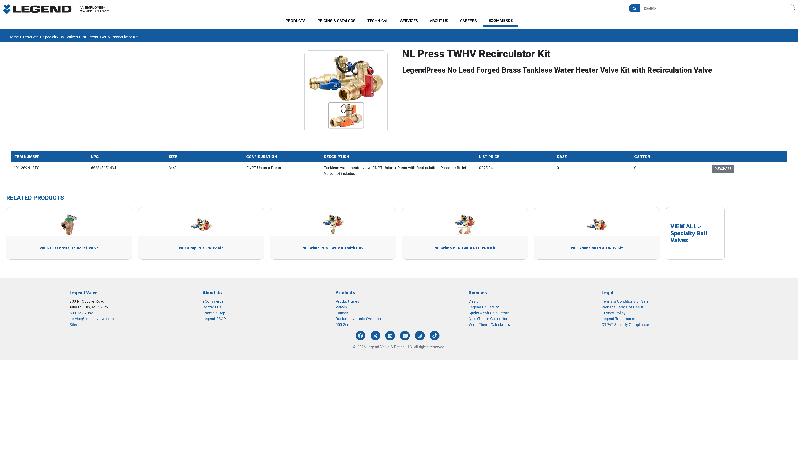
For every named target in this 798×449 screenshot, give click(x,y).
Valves (341, 307)
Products (31, 37)
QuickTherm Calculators (489, 319)
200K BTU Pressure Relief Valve (69, 248)
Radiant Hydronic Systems (358, 319)
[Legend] (56, 9)
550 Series (344, 324)
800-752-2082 (81, 313)
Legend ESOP (214, 319)
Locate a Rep (214, 313)
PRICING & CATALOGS (336, 21)
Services (478, 292)
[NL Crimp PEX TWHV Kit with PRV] (333, 224)
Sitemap (77, 324)
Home (13, 37)
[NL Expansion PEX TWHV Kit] (597, 224)
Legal (607, 292)
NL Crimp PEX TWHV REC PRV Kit (465, 248)
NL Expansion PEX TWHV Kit (597, 248)
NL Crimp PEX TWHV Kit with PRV (333, 248)
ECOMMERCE (501, 20)
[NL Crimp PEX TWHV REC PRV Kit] (465, 224)
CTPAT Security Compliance (625, 324)
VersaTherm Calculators (489, 324)
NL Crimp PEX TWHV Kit (201, 248)
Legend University (484, 307)
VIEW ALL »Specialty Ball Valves (688, 233)
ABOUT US (439, 21)
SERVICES (409, 21)
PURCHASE (722, 169)
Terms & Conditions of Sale (625, 301)
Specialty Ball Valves (60, 37)
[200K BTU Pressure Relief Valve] (69, 224)
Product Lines (347, 301)
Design (474, 301)
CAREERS (468, 21)
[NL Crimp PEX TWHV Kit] (201, 224)
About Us (212, 292)
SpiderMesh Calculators (489, 313)
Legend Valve (83, 292)
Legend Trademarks (618, 319)
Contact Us (212, 307)
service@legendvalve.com (92, 319)
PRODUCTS (295, 21)
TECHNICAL (377, 21)
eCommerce (213, 301)
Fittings (342, 313)
